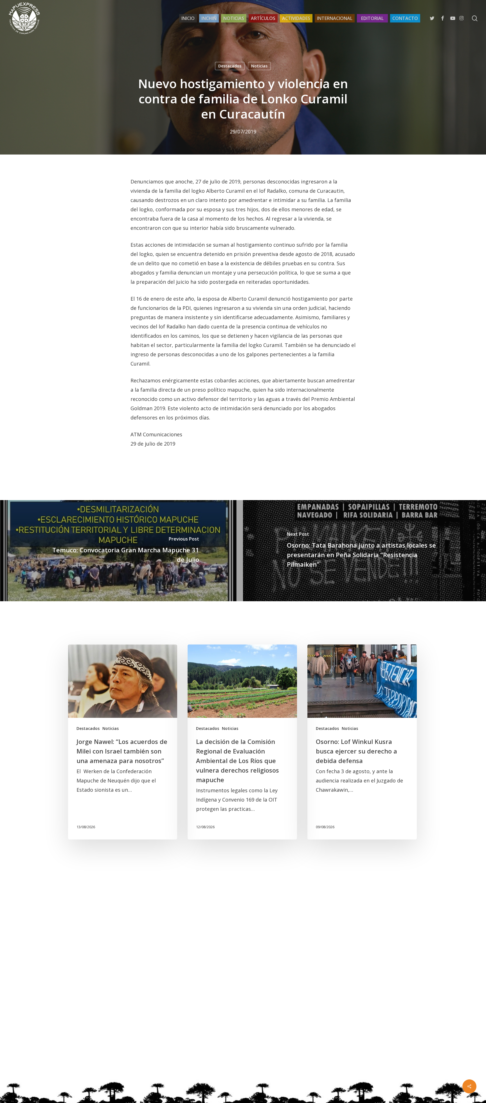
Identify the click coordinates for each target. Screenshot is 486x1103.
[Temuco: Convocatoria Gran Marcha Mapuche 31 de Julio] (121, 550)
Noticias (259, 66)
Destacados (229, 66)
